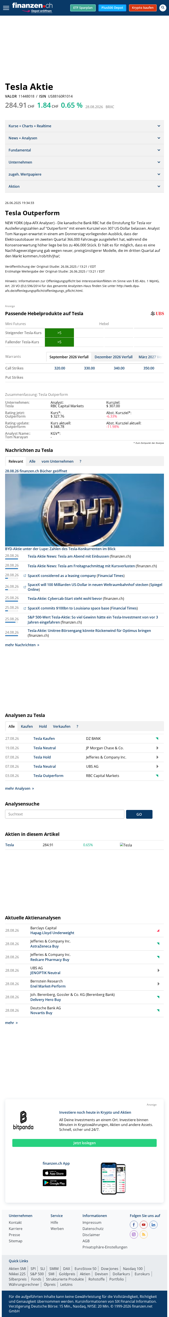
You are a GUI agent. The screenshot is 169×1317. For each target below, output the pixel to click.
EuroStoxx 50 (85, 1268)
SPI (33, 1268)
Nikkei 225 (17, 1274)
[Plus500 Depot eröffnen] (37, 10)
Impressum (92, 1223)
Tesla (9, 844)
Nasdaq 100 (133, 1268)
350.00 (148, 368)
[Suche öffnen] (162, 7)
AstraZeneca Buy (44, 946)
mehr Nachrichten (20, 644)
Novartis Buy (41, 1012)
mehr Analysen (17, 788)
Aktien (85, 1274)
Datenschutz (93, 1229)
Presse (14, 1235)
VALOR (11, 96)
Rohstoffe (96, 1279)
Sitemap (15, 1241)
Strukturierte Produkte (65, 1279)
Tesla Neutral (44, 748)
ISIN (42, 96)
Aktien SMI (17, 1268)
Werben (57, 1229)
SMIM (54, 1268)
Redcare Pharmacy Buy (49, 959)
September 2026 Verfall (69, 357)
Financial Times (110, 575)
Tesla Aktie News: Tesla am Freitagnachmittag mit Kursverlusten (81, 566)
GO (139, 814)
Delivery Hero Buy (45, 999)
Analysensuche (22, 804)
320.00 (59, 368)
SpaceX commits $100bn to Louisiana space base (68, 608)
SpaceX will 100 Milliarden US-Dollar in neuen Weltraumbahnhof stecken (88, 584)
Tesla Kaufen (44, 738)
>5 (59, 332)
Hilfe (54, 1223)
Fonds (36, 1279)
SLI (42, 1268)
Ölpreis (50, 1284)
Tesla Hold (42, 757)
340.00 (119, 368)
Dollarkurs (121, 1274)
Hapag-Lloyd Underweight (52, 932)
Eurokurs (142, 1274)
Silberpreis (18, 1279)
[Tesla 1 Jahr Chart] (126, 845)
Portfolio (116, 1279)
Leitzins (66, 1284)
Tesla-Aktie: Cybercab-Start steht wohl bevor (65, 598)
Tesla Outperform (48, 775)
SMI (51, 1274)
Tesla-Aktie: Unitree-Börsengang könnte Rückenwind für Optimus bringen (89, 630)
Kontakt (15, 1223)
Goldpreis (67, 1274)
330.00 (89, 368)
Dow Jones (109, 1268)
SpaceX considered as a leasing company (62, 575)
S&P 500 (37, 1274)
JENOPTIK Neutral (45, 972)
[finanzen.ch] (32, 5)
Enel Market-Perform (48, 986)
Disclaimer (91, 1235)
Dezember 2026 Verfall (113, 357)
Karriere (15, 1229)
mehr (9, 1022)
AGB (86, 1241)
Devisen (101, 1274)
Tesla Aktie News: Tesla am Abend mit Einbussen (68, 556)
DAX (66, 1268)
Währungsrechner (24, 1284)
